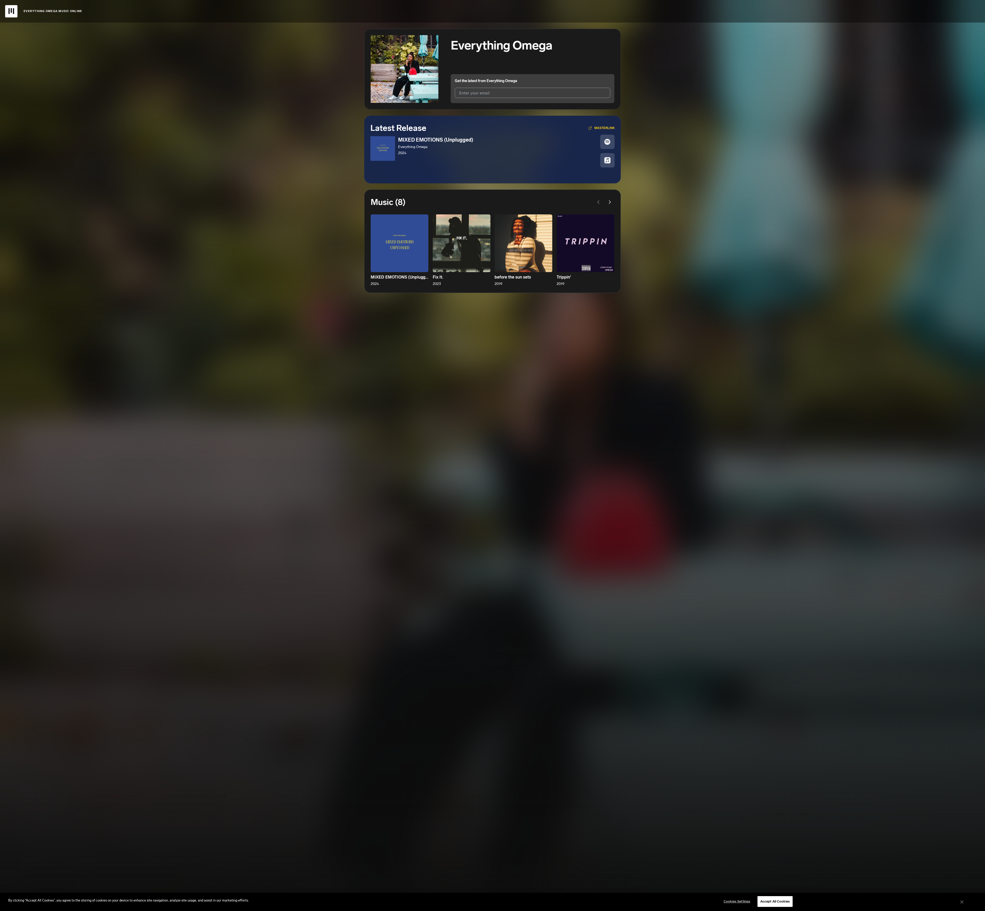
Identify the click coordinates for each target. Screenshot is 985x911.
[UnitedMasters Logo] (11, 11)
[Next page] (609, 202)
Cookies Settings (737, 901)
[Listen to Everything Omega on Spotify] (607, 142)
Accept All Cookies (775, 901)
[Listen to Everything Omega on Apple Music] (607, 160)
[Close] (962, 902)
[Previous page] (598, 202)
